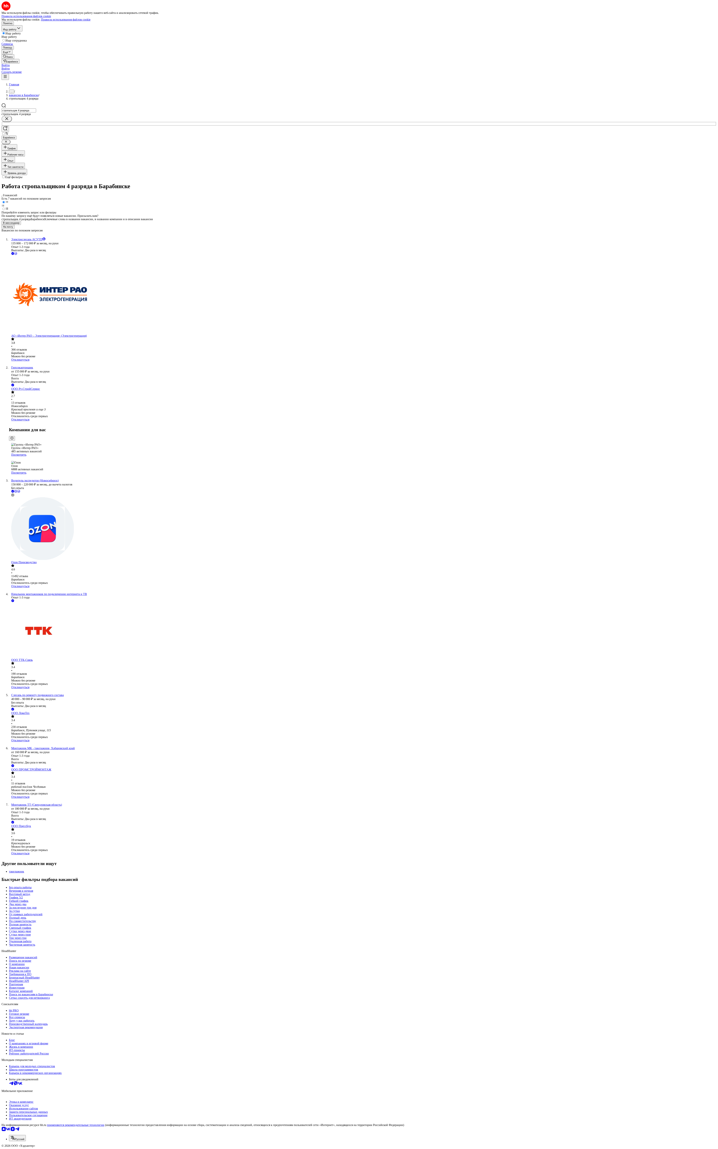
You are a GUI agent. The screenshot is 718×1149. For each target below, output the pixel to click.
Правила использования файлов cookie (65, 19)
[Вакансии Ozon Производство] (362, 529)
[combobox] (18, 110)
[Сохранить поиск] (5, 129)
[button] (5, 65)
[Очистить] (6, 119)
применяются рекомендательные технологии (75, 1125)
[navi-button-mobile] (5, 77)
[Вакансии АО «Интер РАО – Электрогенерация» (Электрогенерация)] (362, 295)
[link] (7, 56)
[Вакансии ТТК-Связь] (362, 630)
